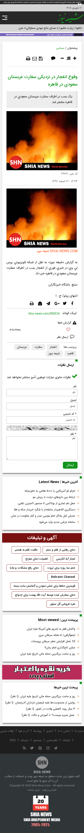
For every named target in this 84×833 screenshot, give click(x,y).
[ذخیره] (41, 58)
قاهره (70, 353)
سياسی (60, 48)
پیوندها (37, 731)
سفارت (38, 347)
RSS (13, 740)
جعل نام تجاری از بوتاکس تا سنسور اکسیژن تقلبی (46, 503)
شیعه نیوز (54, 353)
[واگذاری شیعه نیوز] (42, 34)
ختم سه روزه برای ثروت (61, 568)
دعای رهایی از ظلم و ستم (60, 550)
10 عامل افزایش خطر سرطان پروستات (53, 641)
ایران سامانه (34, 790)
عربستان (22, 347)
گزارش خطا (64, 322)
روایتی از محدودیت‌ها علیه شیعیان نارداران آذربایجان (40, 702)
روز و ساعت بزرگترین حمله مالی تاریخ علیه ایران (47, 654)
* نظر (73, 434)
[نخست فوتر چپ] (42, 810)
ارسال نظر (63, 337)
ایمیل (73, 400)
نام (74, 386)
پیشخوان (72, 48)
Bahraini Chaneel (63, 577)
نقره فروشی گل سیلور (62, 604)
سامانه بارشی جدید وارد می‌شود (57, 522)
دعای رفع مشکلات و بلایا (24, 568)
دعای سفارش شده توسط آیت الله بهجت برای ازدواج (45, 595)
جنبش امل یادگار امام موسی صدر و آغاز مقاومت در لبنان (43, 516)
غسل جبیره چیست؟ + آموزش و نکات (48, 715)
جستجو (37, 740)
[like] (42, 330)
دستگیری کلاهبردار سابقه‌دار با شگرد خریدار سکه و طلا (44, 509)
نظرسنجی (52, 740)
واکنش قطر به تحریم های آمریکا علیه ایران (51, 629)
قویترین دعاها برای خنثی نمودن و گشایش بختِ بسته (44, 586)
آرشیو (50, 731)
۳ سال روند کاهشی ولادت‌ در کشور (50, 709)
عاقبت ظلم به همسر (26, 550)
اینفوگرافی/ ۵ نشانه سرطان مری (57, 635)
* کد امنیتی (69, 414)
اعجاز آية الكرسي (65, 559)
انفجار (53, 347)
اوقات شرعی (7, 731)
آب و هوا (24, 731)
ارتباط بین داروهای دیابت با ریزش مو (54, 497)
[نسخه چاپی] (28, 58)
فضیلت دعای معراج (36, 559)
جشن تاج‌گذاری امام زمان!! (59, 647)
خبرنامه (24, 740)
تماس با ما (64, 731)
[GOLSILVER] (42, 672)
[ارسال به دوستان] (34, 58)
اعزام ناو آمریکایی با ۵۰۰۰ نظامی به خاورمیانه (50, 491)
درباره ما (79, 731)
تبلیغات (66, 740)
